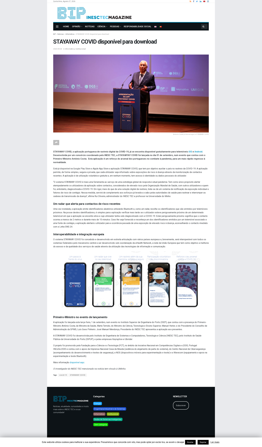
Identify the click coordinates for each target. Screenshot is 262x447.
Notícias (89, 26)
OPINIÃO (76, 26)
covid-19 (63, 375)
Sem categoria (100, 424)
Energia (97, 403)
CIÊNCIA (101, 26)
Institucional (80, 49)
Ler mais (215, 442)
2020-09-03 (57, 49)
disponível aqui (77, 362)
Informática (70, 49)
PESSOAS (114, 26)
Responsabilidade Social (137, 26)
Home (66, 26)
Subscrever (181, 405)
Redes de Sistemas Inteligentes (107, 419)
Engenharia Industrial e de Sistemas (109, 409)
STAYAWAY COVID (77, 375)
